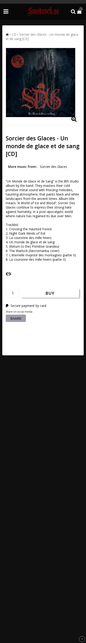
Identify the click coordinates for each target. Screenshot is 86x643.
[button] (80, 11)
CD (14, 34)
